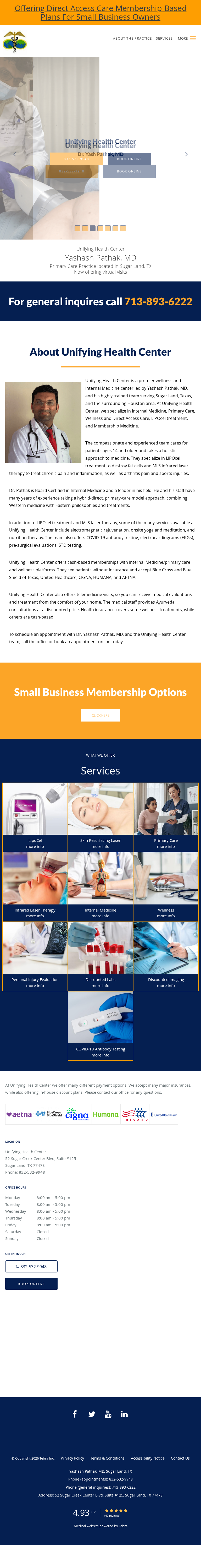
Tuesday (37, 1204)
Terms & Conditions (107, 1458)
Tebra (123, 1526)
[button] (193, 38)
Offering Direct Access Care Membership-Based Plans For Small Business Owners (101, 12)
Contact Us (180, 1458)
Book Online (31, 1283)
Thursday (37, 1218)
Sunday (27, 1238)
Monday (37, 1197)
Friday (37, 1224)
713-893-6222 (158, 301)
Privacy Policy (72, 1458)
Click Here (100, 715)
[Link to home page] (38, 42)
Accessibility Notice (148, 1458)
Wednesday (37, 1211)
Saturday (27, 1231)
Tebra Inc (47, 1458)
